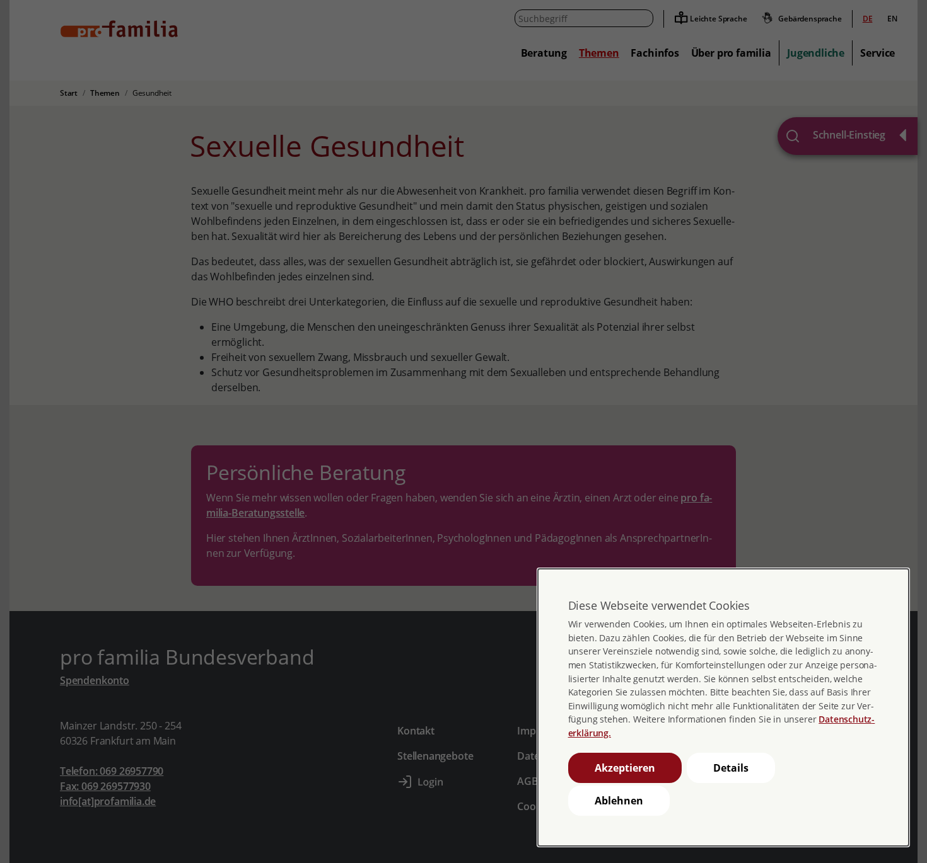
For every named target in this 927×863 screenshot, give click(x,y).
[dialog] (723, 707)
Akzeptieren (625, 768)
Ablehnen (619, 801)
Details (731, 768)
